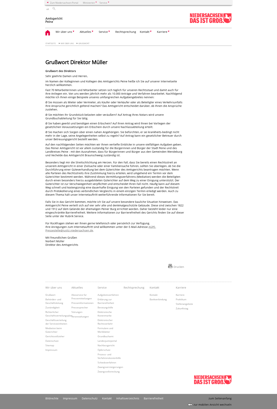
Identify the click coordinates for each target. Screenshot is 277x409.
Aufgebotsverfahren (108, 294)
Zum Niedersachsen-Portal (64, 2)
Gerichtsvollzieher (54, 336)
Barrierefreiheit (153, 398)
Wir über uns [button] (64, 32)
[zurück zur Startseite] (54, 18)
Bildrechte (51, 398)
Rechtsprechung (125, 32)
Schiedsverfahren (107, 362)
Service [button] (103, 32)
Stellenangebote (184, 303)
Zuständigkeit (52, 307)
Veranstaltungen (80, 316)
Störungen (76, 311)
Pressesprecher (79, 307)
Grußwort (84, 43)
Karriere (180, 294)
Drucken (179, 267)
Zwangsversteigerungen (110, 366)
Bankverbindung (158, 299)
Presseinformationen (82, 302)
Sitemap (49, 345)
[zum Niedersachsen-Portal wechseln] (211, 22)
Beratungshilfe (105, 307)
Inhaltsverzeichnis (127, 398)
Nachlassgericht (106, 345)
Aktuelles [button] (85, 32)
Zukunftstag (182, 308)
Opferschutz (104, 349)
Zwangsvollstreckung (109, 371)
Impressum (51, 349)
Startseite (50, 43)
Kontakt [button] (144, 32)
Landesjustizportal (107, 340)
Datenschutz (52, 340)
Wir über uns (67, 43)
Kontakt (154, 294)
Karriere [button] (162, 32)
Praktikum (181, 299)
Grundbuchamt (105, 336)
